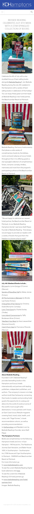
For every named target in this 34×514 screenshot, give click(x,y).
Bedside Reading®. (15, 82)
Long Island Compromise (11, 315)
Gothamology (9, 427)
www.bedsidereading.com (13, 465)
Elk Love (5, 286)
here (18, 471)
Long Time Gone (8, 310)
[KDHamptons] (17, 5)
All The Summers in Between (12, 298)
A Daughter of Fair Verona (11, 304)
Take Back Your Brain (9, 321)
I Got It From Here (8, 327)
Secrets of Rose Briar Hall (10, 292)
